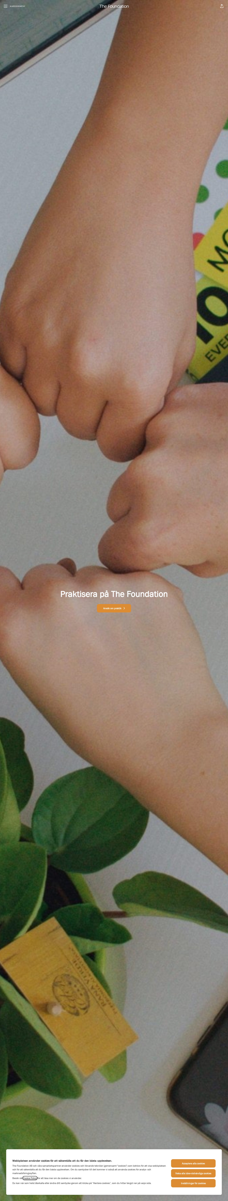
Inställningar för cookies (193, 1183)
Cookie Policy (30, 1178)
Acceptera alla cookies (193, 1163)
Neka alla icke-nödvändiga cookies (193, 1173)
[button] (221, 6)
